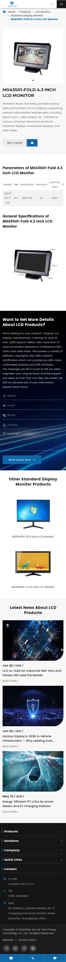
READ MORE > (11, 681)
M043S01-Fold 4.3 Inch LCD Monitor (34, 19)
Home (11, 12)
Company (12, 850)
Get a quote (20, 143)
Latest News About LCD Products (33, 610)
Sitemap (8, 940)
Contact (10, 869)
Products (25, 12)
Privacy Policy (27, 940)
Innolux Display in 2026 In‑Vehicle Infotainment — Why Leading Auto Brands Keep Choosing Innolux (27, 738)
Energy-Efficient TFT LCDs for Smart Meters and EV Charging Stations (28, 804)
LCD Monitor (42, 12)
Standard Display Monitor (27, 16)
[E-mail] (11, 958)
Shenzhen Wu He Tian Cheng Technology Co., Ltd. (29, 931)
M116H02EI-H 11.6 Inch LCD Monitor (33, 587)
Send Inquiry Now (21, 460)
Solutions (11, 841)
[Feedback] (55, 958)
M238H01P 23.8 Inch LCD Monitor (33, 537)
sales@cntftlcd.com (21, 884)
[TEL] (33, 958)
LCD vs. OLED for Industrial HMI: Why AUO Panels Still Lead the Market (32, 673)
